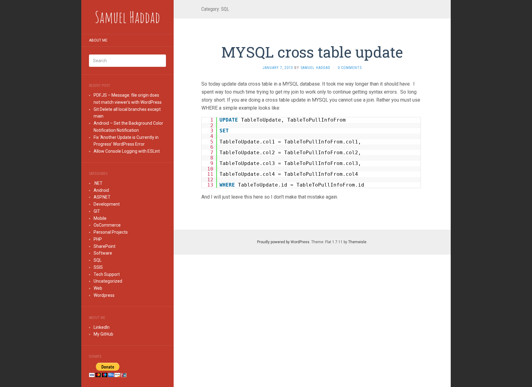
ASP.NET (102, 197)
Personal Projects (111, 232)
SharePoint (104, 246)
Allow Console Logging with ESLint (127, 151)
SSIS (98, 267)
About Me (98, 40)
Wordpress (104, 295)
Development (107, 204)
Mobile (100, 218)
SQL (98, 260)
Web (98, 288)
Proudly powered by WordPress (283, 242)
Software (103, 253)
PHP (98, 239)
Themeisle (357, 242)
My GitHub (103, 334)
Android (101, 190)
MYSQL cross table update (312, 52)
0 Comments (350, 68)
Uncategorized (108, 281)
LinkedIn (102, 327)
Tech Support (107, 274)
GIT (97, 211)
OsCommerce (107, 225)
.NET (98, 183)
